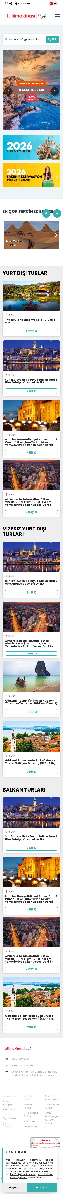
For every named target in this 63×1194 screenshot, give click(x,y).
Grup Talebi (9, 1109)
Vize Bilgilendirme (10, 1116)
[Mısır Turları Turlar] (31, 234)
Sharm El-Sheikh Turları (52, 1097)
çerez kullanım (45, 1174)
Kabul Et (42, 1187)
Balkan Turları (31, 1121)
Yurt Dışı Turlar (28, 1097)
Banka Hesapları (8, 1102)
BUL (54, 39)
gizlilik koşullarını (18, 1177)
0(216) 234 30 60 (19, 3)
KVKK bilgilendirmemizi (23, 1174)
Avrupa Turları (28, 1106)
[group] (31, 90)
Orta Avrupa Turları (31, 1114)
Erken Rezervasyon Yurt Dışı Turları (52, 1118)
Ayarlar (15, 1187)
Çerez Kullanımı (8, 1124)
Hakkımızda (9, 1096)
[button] (54, 91)
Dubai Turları (31, 1126)
